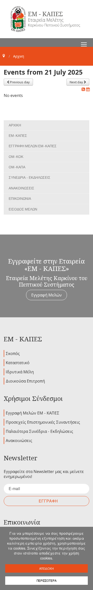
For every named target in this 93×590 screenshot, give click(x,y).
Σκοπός (13, 353)
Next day (77, 82)
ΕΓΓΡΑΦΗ (48, 501)
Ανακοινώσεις (19, 440)
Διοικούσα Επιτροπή (25, 381)
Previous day (19, 82)
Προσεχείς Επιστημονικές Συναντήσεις (43, 422)
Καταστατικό (18, 362)
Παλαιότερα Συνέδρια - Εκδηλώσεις (39, 431)
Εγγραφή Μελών (46, 295)
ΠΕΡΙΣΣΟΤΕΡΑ (47, 580)
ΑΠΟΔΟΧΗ (46, 568)
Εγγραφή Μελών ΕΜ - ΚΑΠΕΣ (32, 413)
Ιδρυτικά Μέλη (20, 372)
